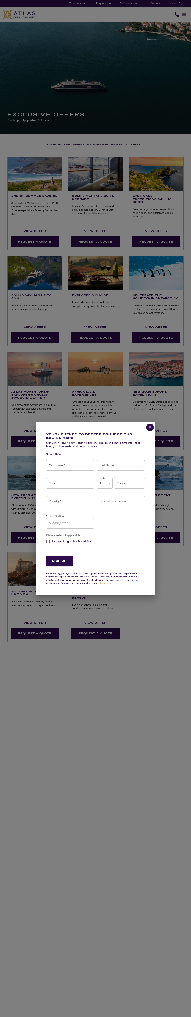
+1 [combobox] (101, 483)
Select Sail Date (56, 516)
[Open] (90, 501)
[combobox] (67, 501)
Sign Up (59, 561)
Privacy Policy (105, 583)
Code (102, 478)
